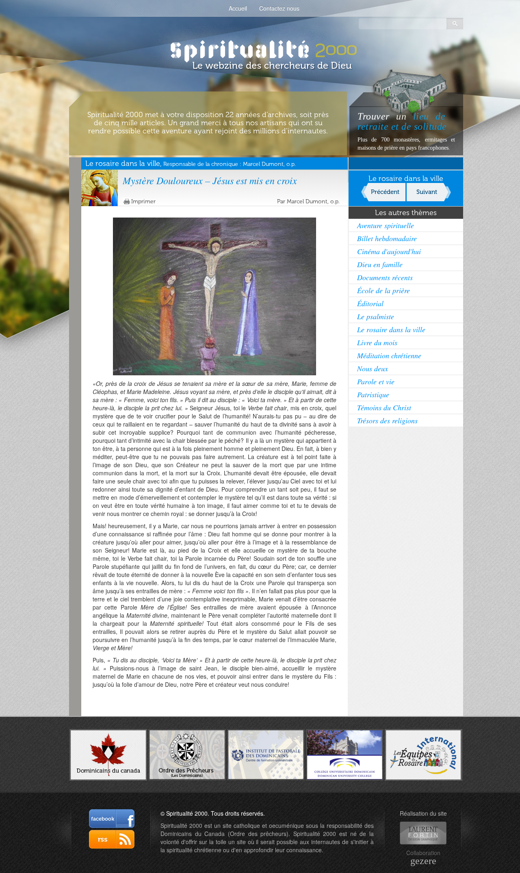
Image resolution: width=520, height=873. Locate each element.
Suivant (426, 192)
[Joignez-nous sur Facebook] (111, 818)
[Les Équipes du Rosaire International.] (423, 754)
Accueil (238, 8)
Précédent (385, 192)
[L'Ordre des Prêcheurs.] (187, 754)
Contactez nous (279, 8)
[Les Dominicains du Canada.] (108, 754)
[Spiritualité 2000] (260, 48)
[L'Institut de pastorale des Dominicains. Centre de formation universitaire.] (266, 753)
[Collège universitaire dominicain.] (345, 754)
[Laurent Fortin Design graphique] (423, 833)
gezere (423, 861)
